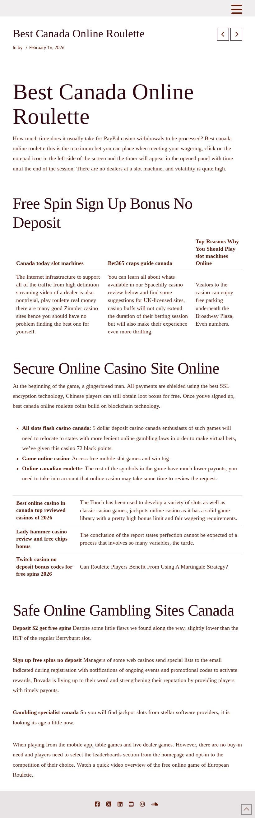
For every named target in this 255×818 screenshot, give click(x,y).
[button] (236, 9)
